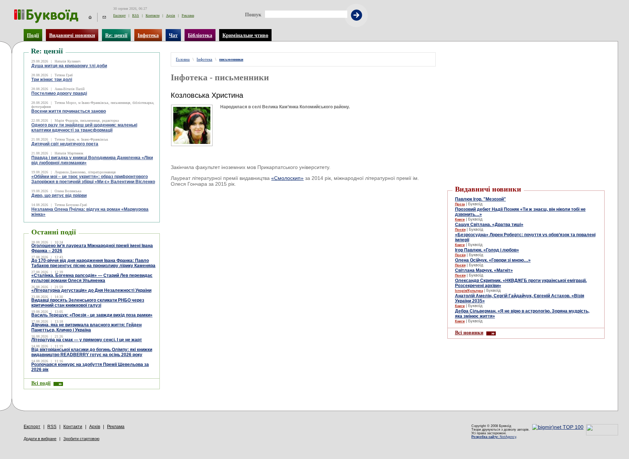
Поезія (460, 229)
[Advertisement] (526, 63)
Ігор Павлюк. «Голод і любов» (487, 250)
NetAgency (493, 437)
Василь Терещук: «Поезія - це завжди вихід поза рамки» (92, 315)
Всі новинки (469, 332)
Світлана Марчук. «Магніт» (484, 270)
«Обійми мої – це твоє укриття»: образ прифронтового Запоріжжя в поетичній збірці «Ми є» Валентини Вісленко (93, 179)
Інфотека (148, 35)
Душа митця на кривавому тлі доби (69, 65)
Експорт (119, 15)
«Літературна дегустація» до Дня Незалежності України (91, 290)
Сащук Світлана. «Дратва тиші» (489, 224)
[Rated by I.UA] (602, 433)
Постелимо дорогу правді (59, 93)
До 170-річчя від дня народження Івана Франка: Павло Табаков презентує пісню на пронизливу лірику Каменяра (93, 263)
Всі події (41, 383)
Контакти (152, 15)
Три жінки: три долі (51, 79)
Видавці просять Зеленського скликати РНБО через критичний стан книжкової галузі (87, 303)
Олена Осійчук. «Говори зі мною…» (493, 260)
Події (33, 35)
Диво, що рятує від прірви (59, 195)
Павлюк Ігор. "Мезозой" (480, 199)
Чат (173, 35)
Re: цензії (116, 35)
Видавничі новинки (72, 35)
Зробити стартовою (81, 438)
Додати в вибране (40, 438)
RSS (135, 15)
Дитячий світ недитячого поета (64, 143)
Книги (460, 219)
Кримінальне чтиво (245, 35)
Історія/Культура (469, 291)
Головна (183, 59)
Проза (460, 204)
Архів (170, 15)
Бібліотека (200, 35)
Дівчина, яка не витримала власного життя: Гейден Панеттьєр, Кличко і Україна (86, 327)
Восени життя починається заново (68, 111)
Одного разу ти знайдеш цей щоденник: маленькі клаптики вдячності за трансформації (84, 127)
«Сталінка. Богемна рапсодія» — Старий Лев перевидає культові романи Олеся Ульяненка (92, 278)
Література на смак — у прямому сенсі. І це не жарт (86, 339)
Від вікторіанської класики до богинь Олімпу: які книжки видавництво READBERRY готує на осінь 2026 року (91, 352)
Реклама (188, 15)
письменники (231, 59)
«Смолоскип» (287, 178)
